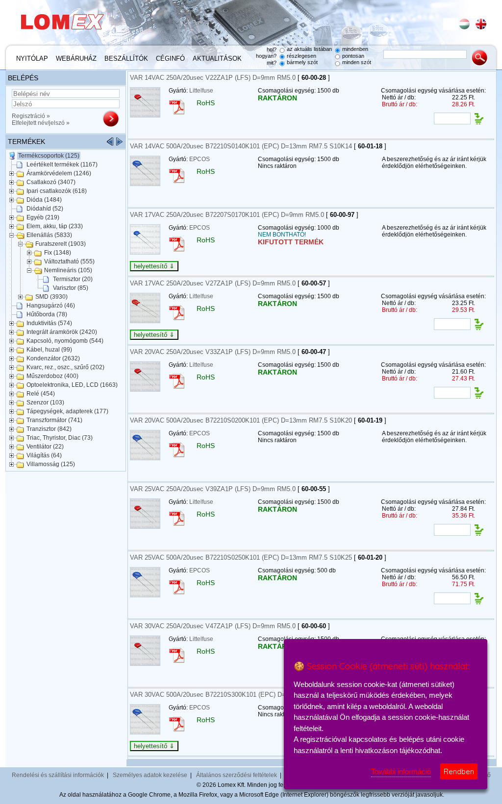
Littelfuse (201, 90)
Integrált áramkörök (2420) (61, 332)
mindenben (355, 49)
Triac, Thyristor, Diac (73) (59, 437)
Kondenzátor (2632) (53, 358)
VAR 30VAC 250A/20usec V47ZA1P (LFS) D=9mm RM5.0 (213, 626)
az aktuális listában (309, 49)
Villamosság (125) (50, 464)
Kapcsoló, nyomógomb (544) (64, 340)
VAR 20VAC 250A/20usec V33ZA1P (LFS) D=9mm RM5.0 (213, 351)
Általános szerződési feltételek (236, 775)
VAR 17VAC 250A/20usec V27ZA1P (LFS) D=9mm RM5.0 (213, 283)
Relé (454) (40, 393)
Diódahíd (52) (44, 208)
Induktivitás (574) (49, 323)
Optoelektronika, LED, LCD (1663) (72, 384)
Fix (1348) (57, 252)
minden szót (356, 62)
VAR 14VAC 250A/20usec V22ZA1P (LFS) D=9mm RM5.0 (213, 77)
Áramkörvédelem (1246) (58, 173)
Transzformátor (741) (54, 420)
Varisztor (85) (70, 287)
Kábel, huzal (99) (49, 349)
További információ (401, 771)
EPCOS (199, 159)
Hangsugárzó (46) (50, 305)
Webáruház (76, 58)
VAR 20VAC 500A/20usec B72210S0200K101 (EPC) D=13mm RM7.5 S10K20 (241, 420)
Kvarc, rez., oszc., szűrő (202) (65, 367)
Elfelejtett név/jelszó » (41, 122)
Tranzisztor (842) (49, 429)
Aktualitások (217, 58)
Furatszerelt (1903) (60, 243)
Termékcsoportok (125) (48, 155)
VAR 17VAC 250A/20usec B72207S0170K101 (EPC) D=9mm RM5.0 (227, 214)
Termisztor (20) (73, 279)
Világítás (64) (44, 455)
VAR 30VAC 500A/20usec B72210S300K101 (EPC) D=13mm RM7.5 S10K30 (239, 694)
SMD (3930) (51, 296)
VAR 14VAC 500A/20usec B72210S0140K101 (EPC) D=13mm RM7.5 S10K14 (241, 146)
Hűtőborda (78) (46, 314)
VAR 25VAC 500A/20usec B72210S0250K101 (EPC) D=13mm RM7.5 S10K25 (241, 557)
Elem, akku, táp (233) (54, 226)
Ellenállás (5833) (49, 235)
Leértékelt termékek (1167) (62, 164)
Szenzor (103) (45, 402)
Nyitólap (32, 58)
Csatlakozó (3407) (50, 182)
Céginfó (170, 58)
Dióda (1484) (44, 199)
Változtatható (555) (69, 261)
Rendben (459, 771)
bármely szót (302, 62)
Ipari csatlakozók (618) (56, 191)
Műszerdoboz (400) (52, 376)
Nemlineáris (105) (68, 270)
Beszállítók (126, 58)
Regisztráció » (31, 116)
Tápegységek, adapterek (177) (67, 411)
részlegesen (301, 56)
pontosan (353, 56)
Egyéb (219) (42, 217)
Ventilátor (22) (45, 446)
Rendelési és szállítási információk (58, 775)
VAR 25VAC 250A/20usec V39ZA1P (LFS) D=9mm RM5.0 (213, 489)
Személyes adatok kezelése (150, 775)
